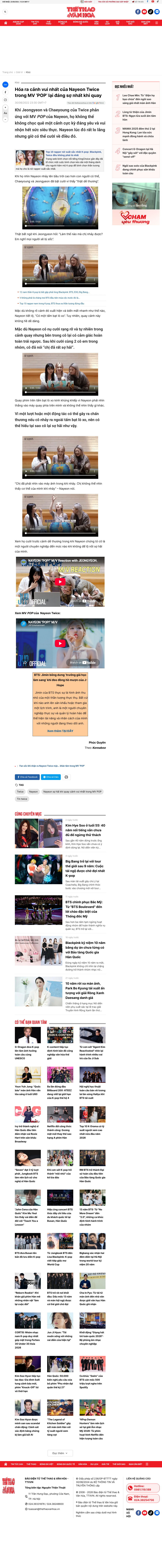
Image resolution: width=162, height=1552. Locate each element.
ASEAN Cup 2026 (18, 23)
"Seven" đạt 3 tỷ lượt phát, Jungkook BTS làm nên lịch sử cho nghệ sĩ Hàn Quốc (27, 1175)
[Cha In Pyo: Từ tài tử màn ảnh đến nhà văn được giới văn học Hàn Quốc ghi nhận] (93, 1281)
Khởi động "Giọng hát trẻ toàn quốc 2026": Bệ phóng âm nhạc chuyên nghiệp (92, 1338)
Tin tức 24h (35, 23)
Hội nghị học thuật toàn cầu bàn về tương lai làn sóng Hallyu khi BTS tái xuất (93, 1092)
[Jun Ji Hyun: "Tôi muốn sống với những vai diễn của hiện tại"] (60, 1320)
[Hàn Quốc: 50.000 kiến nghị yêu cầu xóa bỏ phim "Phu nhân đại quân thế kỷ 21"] (60, 1364)
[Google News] (86, 104)
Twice (20, 791)
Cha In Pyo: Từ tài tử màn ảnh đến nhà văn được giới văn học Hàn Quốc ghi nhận (92, 1298)
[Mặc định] (5, 113)
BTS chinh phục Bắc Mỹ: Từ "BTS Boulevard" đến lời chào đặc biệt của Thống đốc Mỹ (84, 909)
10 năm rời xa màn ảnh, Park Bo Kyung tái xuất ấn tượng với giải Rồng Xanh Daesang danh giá (85, 991)
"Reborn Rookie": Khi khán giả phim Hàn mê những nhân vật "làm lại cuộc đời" (27, 1298)
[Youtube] (153, 2)
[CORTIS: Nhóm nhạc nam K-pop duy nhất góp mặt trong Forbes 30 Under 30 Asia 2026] (28, 1320)
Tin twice (22, 798)
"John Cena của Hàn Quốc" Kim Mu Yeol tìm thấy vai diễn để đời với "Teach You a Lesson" (26, 1217)
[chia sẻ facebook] (5, 92)
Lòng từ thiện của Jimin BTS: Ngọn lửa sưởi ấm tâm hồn (139, 115)
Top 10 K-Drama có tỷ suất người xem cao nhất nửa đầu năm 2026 (92, 1132)
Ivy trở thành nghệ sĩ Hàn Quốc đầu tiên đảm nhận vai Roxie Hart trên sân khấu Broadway (26, 1134)
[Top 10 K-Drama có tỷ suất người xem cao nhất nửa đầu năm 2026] (93, 1114)
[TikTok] (158, 2)
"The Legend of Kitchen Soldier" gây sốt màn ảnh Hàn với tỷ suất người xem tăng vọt (59, 1427)
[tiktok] (150, 11)
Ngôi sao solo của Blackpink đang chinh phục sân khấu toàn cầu (140, 169)
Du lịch (107, 23)
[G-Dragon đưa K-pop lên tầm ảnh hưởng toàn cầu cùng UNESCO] (28, 1035)
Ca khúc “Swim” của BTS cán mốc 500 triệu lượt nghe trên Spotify (91, 1381)
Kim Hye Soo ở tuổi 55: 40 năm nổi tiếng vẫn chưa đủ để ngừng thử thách (85, 830)
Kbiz (28, 72)
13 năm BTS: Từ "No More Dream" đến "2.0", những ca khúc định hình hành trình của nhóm (91, 1217)
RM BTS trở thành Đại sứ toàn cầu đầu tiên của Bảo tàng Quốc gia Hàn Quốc (92, 1175)
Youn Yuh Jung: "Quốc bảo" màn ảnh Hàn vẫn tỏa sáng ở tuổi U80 (28, 1090)
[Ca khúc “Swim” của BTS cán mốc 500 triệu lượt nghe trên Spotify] (93, 1364)
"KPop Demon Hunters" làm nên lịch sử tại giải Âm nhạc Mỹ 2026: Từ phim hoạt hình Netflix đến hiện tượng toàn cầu (92, 1429)
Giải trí (19, 72)
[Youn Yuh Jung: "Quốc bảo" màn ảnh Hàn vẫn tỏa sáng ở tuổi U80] (28, 1075)
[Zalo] (157, 11)
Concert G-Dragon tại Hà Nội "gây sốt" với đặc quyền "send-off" (139, 152)
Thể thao (48, 23)
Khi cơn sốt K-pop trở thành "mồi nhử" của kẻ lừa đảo (59, 1173)
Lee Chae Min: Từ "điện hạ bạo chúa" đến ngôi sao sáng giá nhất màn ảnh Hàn (139, 99)
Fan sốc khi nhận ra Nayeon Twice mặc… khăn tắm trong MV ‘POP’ (52, 766)
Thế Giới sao (130, 23)
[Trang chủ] (5, 23)
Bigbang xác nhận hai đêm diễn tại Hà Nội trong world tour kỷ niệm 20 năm (92, 1259)
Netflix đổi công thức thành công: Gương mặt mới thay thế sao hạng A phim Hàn (59, 1132)
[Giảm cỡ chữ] (5, 119)
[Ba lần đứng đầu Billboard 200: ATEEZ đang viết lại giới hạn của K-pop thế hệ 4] (60, 1075)
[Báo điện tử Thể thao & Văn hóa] (81, 11)
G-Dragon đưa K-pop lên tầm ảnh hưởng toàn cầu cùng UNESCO (27, 1052)
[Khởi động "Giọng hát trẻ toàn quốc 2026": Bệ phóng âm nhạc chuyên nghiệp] (93, 1320)
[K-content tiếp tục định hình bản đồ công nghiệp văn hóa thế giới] (60, 1035)
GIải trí (118, 23)
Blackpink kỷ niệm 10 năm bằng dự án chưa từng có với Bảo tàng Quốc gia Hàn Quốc (85, 950)
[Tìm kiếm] (5, 12)
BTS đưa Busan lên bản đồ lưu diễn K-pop (27, 1255)
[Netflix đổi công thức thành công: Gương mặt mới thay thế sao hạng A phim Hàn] (60, 1114)
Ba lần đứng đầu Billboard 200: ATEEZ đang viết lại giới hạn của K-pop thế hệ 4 (59, 1092)
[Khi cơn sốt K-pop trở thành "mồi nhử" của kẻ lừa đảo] (60, 1158)
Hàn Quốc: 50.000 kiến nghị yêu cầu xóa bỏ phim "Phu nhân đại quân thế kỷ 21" (60, 1381)
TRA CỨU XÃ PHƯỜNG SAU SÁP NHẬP (113, 2)
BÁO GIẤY (88, 2)
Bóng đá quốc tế (80, 23)
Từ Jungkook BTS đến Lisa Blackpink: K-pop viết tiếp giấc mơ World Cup (59, 1259)
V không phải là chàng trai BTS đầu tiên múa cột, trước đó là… (50, 298)
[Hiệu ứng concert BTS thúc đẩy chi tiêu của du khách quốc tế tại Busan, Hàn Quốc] (60, 1198)
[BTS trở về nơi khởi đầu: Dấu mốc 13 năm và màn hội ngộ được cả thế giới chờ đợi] (60, 1281)
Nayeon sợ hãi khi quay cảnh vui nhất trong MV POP (73, 791)
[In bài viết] (5, 100)
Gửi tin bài (139, 2)
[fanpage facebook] (138, 11)
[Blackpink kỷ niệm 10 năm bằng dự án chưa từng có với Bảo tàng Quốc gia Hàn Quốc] (38, 951)
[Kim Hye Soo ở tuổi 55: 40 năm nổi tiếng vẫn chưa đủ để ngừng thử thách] (38, 833)
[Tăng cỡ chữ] (5, 107)
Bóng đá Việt (62, 23)
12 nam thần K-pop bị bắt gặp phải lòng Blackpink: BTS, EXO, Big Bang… (54, 292)
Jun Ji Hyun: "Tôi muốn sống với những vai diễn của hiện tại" (59, 1336)
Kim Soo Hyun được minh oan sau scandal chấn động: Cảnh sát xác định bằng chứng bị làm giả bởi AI (27, 1427)
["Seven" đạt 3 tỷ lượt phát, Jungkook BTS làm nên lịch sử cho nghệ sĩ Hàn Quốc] (28, 1158)
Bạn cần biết (145, 23)
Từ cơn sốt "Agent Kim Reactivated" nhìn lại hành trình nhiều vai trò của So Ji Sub (92, 1052)
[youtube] (144, 11)
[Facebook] (147, 2)
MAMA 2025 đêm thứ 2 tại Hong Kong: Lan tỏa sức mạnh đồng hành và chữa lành (139, 134)
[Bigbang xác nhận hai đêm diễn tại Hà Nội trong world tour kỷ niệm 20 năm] (93, 1241)
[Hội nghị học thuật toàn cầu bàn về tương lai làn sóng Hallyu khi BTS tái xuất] (93, 1075)
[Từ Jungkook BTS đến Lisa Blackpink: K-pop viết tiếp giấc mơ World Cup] (60, 1241)
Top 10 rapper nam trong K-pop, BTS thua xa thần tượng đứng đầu (52, 303)
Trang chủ (7, 72)
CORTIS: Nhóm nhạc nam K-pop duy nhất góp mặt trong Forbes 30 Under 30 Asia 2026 (27, 1340)
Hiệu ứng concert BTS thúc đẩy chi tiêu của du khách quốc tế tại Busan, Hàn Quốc (60, 1215)
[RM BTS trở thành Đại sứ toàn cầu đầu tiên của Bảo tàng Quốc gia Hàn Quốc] (93, 1158)
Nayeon (33, 791)
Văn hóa (96, 23)
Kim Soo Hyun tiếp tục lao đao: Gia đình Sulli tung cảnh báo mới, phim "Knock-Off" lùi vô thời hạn (27, 1383)
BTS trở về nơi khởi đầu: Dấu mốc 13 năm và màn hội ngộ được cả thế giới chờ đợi (59, 1298)
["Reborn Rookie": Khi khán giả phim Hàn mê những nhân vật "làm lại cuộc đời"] (28, 1281)
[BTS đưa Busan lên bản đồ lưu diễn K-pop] (28, 1241)
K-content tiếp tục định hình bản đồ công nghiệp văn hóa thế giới (60, 1052)
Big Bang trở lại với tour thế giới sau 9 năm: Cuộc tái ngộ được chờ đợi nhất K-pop (85, 868)
